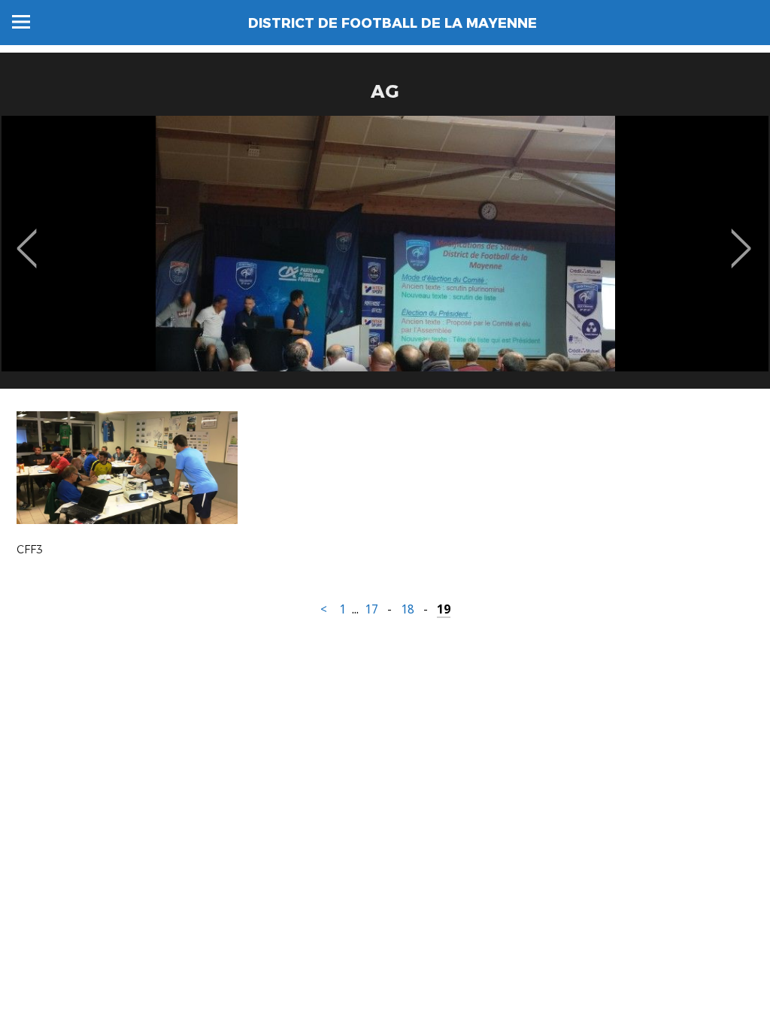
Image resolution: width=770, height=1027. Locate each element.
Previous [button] (27, 237)
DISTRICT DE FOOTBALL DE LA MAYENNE (392, 23)
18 (407, 609)
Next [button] (741, 237)
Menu (21, 22)
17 (371, 609)
